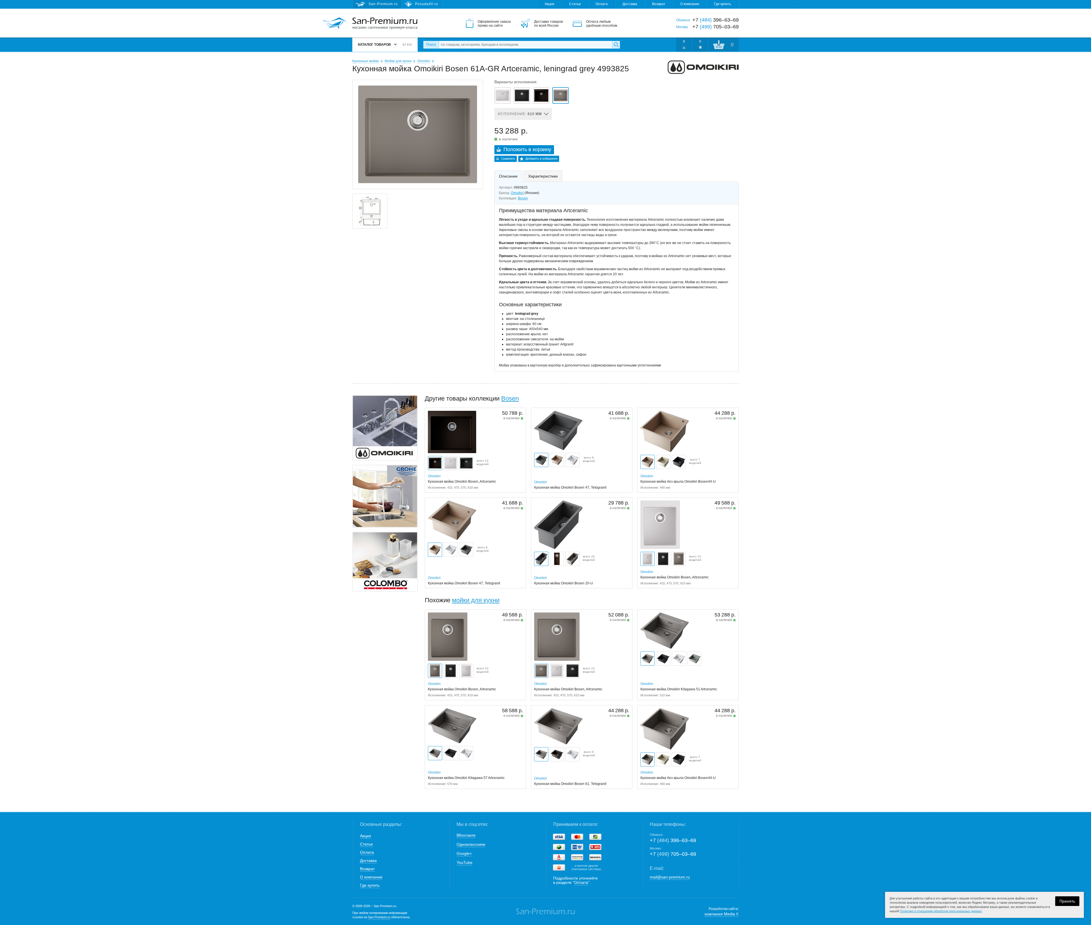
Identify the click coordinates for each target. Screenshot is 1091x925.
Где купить (722, 4)
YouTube (464, 862)
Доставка (629, 4)
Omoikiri (423, 61)
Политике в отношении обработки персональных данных (941, 911)
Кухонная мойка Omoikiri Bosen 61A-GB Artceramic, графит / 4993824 (522, 95)
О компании (689, 4)
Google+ (464, 853)
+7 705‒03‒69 (673, 854)
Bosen (523, 198)
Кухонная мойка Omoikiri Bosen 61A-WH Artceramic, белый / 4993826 (502, 95)
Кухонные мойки (365, 61)
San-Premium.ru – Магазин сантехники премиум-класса (384, 23)
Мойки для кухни (398, 61)
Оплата (602, 4)
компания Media (722, 914)
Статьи (575, 4)
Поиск (431, 45)
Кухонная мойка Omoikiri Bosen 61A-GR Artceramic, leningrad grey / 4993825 (560, 95)
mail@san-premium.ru (670, 877)
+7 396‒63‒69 (673, 840)
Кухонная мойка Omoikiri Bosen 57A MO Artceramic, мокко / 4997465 (541, 95)
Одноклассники (471, 844)
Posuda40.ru (426, 4)
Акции (549, 4)
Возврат (658, 4)
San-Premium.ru (379, 917)
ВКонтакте (466, 835)
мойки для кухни (475, 600)
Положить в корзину (527, 149)
